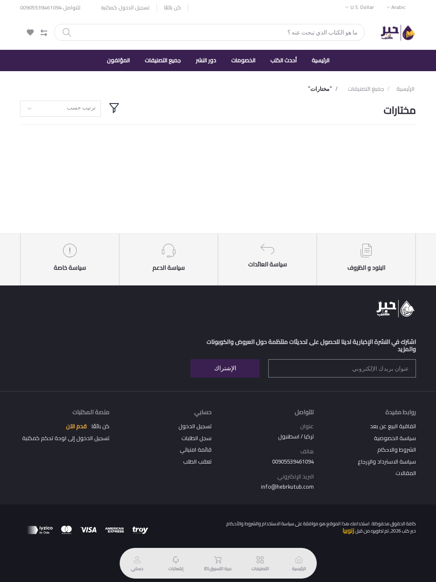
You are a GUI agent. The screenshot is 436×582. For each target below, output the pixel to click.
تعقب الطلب (197, 461)
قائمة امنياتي (196, 449)
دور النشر (206, 60)
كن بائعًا (172, 8)
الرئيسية (321, 60)
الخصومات (243, 60)
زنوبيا (348, 530)
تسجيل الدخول (195, 426)
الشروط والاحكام (396, 449)
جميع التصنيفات (163, 60)
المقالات (406, 473)
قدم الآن (76, 426)
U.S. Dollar (362, 7)
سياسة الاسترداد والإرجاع (387, 461)
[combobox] (60, 109)
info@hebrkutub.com (287, 486)
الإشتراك (225, 368)
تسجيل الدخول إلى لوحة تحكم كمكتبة (65, 438)
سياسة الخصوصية (395, 438)
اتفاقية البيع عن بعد (393, 426)
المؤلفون (118, 60)
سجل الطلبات (196, 438)
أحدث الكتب (283, 60)
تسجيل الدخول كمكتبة (125, 8)
